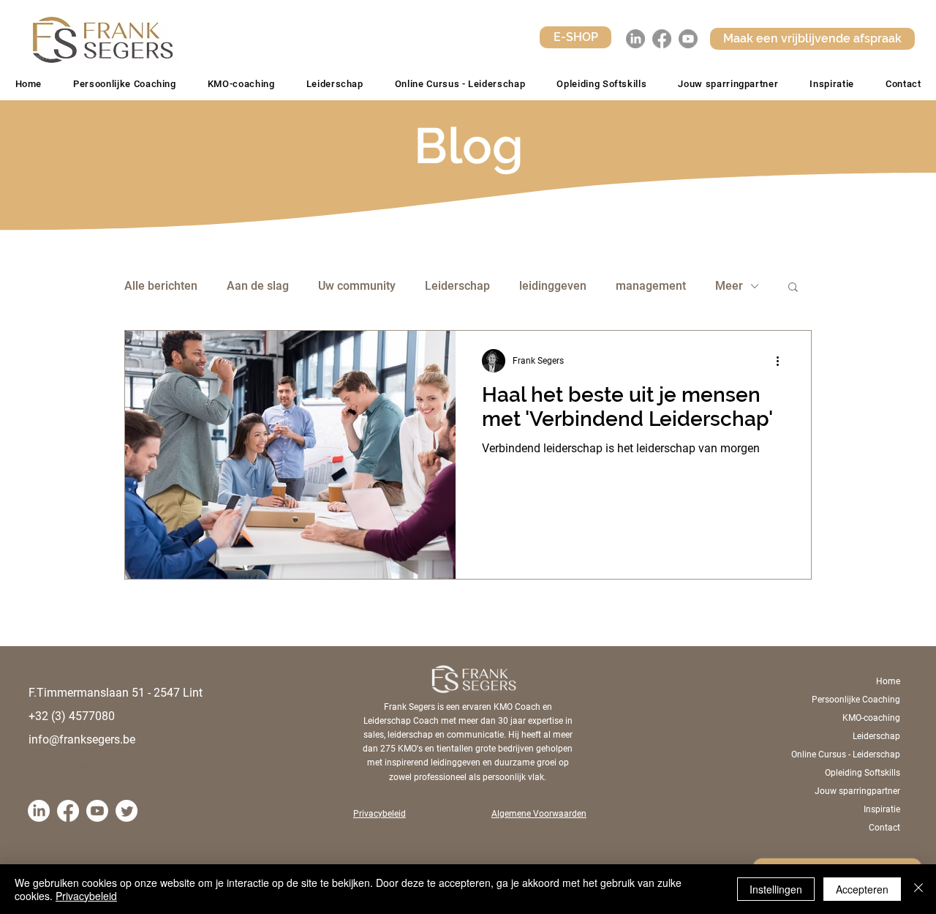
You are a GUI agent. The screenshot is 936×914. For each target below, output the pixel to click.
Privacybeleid (86, 895)
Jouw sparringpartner (857, 791)
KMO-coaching (871, 718)
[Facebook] (661, 38)
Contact (884, 828)
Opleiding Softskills (862, 773)
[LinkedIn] (635, 38)
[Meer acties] (782, 361)
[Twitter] (126, 811)
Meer (729, 286)
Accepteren (862, 889)
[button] (602, 83)
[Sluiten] (918, 889)
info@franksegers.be (82, 739)
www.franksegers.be (95, 766)
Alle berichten (160, 286)
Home (888, 681)
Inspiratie (882, 809)
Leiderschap (457, 286)
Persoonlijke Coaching (856, 699)
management (651, 286)
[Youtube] (688, 38)
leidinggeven (552, 286)
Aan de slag (258, 286)
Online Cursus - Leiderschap (848, 754)
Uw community (357, 286)
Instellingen (776, 889)
